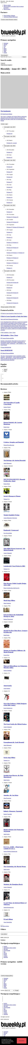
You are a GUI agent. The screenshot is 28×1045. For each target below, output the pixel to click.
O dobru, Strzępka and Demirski (14, 442)
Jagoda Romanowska (9, 907)
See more (5, 926)
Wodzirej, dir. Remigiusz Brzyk (13, 884)
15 (10, 257)
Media (5, 50)
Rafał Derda (6, 635)
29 (10, 222)
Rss (4, 951)
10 (9, 277)
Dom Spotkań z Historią (9, 15)
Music (5, 48)
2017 (9, 127)
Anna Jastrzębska (8, 922)
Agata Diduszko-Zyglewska (10, 518)
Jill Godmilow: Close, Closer (9, 335)
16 (21, 252)
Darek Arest (6, 427)
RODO (5, 946)
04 (10, 297)
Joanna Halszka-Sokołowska (10, 851)
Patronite (6, 957)
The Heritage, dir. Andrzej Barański (15, 460)
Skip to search (7, 9)
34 (9, 197)
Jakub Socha (7, 780)
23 (9, 237)
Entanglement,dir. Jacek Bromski (14, 742)
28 (15, 222)
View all (3, 63)
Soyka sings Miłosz (9, 757)
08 (15, 282)
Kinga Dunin (7, 483)
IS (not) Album (8, 919)
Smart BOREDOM (6, 350)
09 (10, 282)
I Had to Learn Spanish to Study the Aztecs (14, 316)
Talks (5, 51)
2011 (9, 205)
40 (9, 166)
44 (9, 133)
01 (15, 303)
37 (9, 182)
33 (9, 202)
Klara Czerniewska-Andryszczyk (11, 588)
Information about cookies (10, 947)
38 (9, 177)
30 (15, 217)
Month (5, 369)
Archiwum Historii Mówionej (11, 17)
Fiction (5, 52)
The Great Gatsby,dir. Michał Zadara (15, 724)
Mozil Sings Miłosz (9, 600)
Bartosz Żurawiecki (8, 619)
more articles (4, 934)
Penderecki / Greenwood (11, 530)
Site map (6, 949)
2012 (9, 160)
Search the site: (4, 56)
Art (4, 47)
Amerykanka (8, 685)
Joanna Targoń (7, 407)
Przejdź (16, 990)
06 (10, 292)
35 (9, 192)
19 (15, 247)
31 (10, 217)
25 (21, 227)
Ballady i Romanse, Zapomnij (13, 811)
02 (10, 303)
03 (15, 297)
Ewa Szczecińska (8, 533)
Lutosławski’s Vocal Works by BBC (14, 566)
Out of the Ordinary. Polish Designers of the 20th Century (15, 704)
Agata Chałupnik (8, 553)
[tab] (4, 55)
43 (12, 143)
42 (9, 152)
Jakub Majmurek (7, 463)
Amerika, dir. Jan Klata (11, 795)
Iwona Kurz (6, 655)
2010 (9, 270)
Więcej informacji (6, 1042)
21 (15, 242)
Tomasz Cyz (6, 499)
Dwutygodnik (7, 950)
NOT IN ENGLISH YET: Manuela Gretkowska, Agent (14, 480)
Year (5, 371)
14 (15, 257)
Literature (6, 43)
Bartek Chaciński (8, 814)
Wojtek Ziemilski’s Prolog (11, 515)
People (5, 954)
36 (9, 187)
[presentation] (8, 307)
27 (10, 227)
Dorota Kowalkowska (9, 445)
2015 (9, 136)
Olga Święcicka (7, 798)
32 (9, 212)
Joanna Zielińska (7, 670)
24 (9, 232)
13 (10, 263)
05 (15, 292)
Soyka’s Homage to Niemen (12, 496)
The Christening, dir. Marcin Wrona (15, 866)
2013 (9, 145)
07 (9, 287)
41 (9, 157)
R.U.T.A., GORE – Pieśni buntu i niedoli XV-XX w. (13, 847)
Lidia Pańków (7, 688)
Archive (2, 990)
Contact (5, 956)
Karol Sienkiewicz (8, 708)
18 (10, 252)
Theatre (5, 44)
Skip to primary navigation (10, 6)
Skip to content (7, 5)
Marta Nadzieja (7, 603)
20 (10, 247)
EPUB (5, 953)
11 (9, 268)
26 (16, 227)
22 (10, 242)
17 (16, 252)
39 (9, 172)
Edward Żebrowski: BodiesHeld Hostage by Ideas (13, 615)
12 (15, 263)
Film (5, 46)
